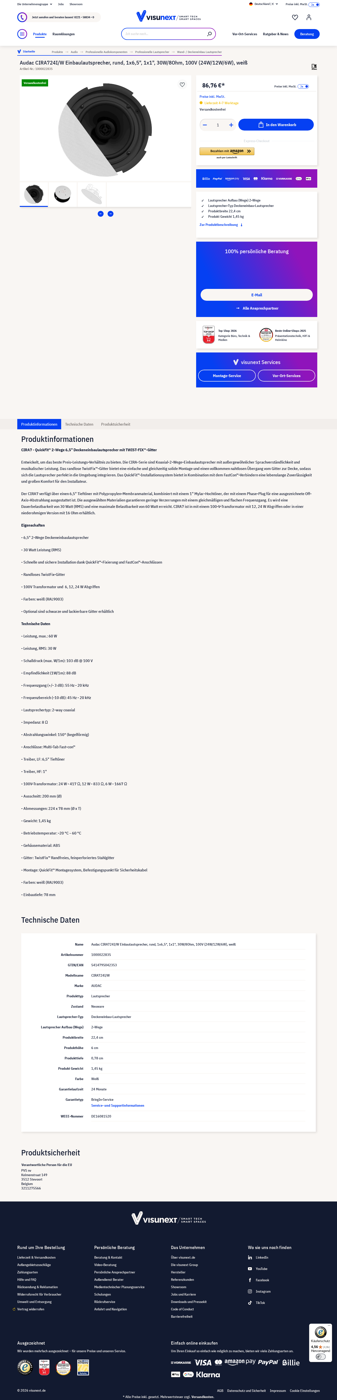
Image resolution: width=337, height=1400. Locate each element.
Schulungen (102, 1294)
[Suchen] (210, 34)
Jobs (61, 4)
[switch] (321, 1357)
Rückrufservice (104, 1302)
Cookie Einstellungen (305, 1390)
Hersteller (178, 1272)
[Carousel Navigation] (105, 214)
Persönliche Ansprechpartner (114, 1272)
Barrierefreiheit (182, 1316)
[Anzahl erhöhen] (231, 125)
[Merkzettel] (295, 17)
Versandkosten (202, 1397)
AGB (220, 1390)
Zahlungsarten (27, 1272)
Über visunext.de (183, 1257)
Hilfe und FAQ (26, 1279)
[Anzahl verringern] (205, 125)
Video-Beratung (105, 1265)
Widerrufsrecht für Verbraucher (39, 1294)
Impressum (278, 1390)
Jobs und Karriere (183, 1294)
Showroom (76, 4)
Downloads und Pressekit (189, 1302)
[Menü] (22, 34)
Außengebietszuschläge (34, 1265)
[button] (227, 153)
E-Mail (256, 294)
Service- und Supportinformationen (117, 1105)
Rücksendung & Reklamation (37, 1287)
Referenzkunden (182, 1279)
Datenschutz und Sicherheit (246, 1390)
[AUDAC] (314, 67)
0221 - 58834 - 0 (84, 17)
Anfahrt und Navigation (110, 1309)
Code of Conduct (182, 1309)
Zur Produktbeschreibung (219, 224)
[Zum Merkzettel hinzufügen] (182, 84)
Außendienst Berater (109, 1279)
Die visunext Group (184, 1265)
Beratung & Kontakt (108, 1257)
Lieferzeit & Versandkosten (36, 1257)
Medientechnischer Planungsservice (119, 1287)
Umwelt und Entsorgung (34, 1302)
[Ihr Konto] (309, 17)
